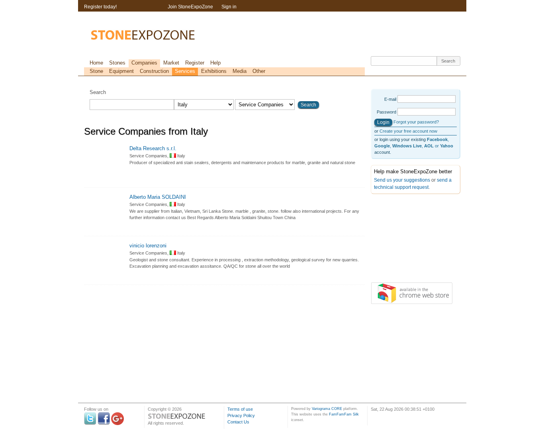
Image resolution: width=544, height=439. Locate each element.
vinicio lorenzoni (147, 246)
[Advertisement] (410, 240)
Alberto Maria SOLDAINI (157, 197)
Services (185, 71)
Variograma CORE (327, 409)
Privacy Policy (241, 415)
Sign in (229, 7)
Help (215, 63)
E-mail (390, 99)
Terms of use (240, 409)
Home (96, 63)
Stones (117, 63)
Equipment (121, 71)
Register (194, 63)
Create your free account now (408, 131)
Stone (96, 71)
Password (386, 112)
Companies (144, 63)
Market (171, 63)
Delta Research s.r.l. (152, 148)
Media (240, 71)
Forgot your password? (416, 122)
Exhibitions (214, 71)
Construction (154, 71)
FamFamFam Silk (344, 414)
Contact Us (238, 421)
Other (258, 71)
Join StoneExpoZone (190, 7)
